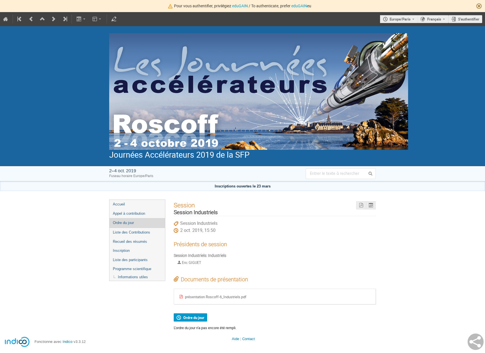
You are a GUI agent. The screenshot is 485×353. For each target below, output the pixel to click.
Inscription (121, 250)
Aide (235, 338)
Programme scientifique (132, 269)
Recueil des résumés (130, 241)
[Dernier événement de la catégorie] (64, 19)
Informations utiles (133, 277)
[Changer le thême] (97, 19)
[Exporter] (81, 19)
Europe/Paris (400, 19)
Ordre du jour (123, 223)
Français (434, 19)
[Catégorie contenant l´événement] (42, 19)
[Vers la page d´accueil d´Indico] (5, 19)
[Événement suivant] (53, 19)
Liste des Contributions (131, 232)
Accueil (119, 204)
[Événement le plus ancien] (20, 19)
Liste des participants (130, 260)
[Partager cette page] (476, 341)
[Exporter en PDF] (361, 205)
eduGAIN (240, 5)
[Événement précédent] (31, 19)
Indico (67, 341)
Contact (248, 338)
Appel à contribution (129, 213)
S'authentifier (468, 19)
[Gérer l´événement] (114, 19)
